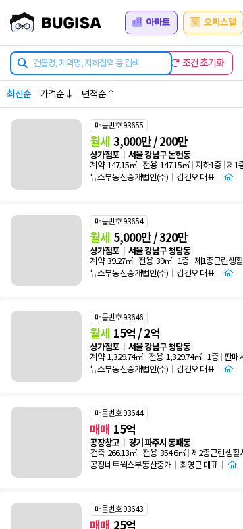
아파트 (158, 22)
